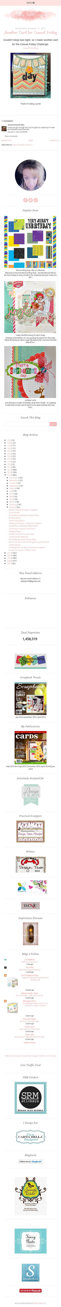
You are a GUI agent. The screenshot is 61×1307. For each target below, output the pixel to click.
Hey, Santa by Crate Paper (29, 1029)
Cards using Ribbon (17, 521)
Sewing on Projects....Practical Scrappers (25, 523)
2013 (9, 472)
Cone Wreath (14, 513)
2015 (9, 467)
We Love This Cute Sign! (29, 1021)
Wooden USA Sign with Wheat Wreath (29, 1037)
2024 (9, 445)
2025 (9, 443)
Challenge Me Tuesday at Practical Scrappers (27, 547)
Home (30, 141)
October (13, 483)
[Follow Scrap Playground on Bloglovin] (30, 1163)
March (12, 502)
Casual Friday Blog (30, 48)
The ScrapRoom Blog (29, 975)
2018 (9, 462)
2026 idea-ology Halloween (29, 970)
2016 (9, 464)
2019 (9, 459)
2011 (9, 553)
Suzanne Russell (14, 125)
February (13, 505)
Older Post (55, 141)
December (14, 478)
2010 (9, 555)
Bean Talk (29, 1035)
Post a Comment (11, 136)
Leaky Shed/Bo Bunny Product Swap (30, 335)
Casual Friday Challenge (18, 537)
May (11, 496)
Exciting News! (14, 518)
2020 (9, 456)
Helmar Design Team (29, 993)
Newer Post (6, 141)
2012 (9, 475)
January (12, 507)
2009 (9, 558)
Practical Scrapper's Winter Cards (22, 550)
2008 (9, 561)
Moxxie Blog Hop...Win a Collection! (30, 270)
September (14, 486)
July (11, 491)
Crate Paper (29, 1027)
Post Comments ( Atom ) (22, 145)
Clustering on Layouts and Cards (22, 529)
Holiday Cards (30, 400)
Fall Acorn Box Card (29, 962)
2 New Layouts (15, 545)
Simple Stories (29, 1043)
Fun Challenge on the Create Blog (22, 539)
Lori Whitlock (29, 960)
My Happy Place (29, 1001)
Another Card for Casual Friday (21, 534)
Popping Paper (15, 531)
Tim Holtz (29, 967)
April (12, 499)
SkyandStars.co (39, 1303)
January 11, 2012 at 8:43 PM (17, 132)
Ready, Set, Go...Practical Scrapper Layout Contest (29, 542)
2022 (9, 451)
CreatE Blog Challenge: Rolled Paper (23, 526)
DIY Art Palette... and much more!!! (29, 996)
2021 (9, 454)
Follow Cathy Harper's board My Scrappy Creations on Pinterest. (31, 1056)
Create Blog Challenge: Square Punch (24, 515)
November (14, 480)
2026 (9, 440)
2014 (9, 470)
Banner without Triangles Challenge (23, 510)
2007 (9, 563)
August (13, 488)
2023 (9, 448)
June (11, 494)
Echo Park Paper (29, 1019)
